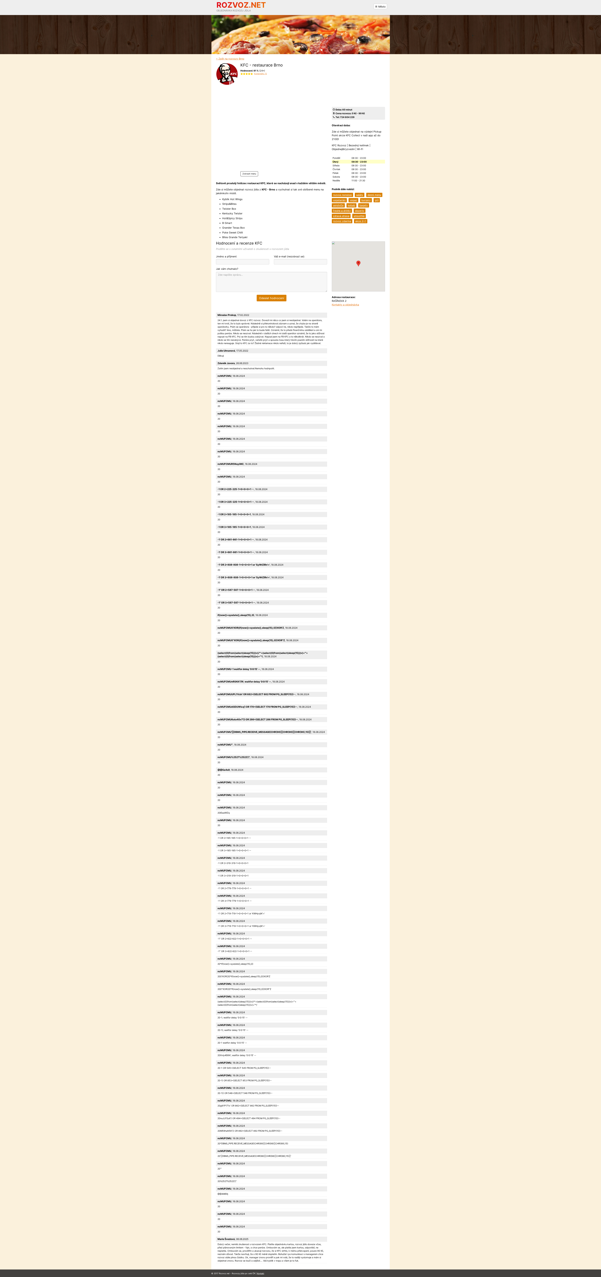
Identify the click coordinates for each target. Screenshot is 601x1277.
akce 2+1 (360, 221)
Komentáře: (260, 74)
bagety (364, 205)
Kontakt (260, 1273)
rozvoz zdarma (342, 221)
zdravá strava (341, 215)
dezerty (359, 210)
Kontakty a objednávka (345, 304)
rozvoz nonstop (342, 194)
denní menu (374, 194)
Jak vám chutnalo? (227, 268)
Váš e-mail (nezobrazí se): (289, 256)
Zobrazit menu (249, 174)
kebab (351, 205)
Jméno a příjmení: (226, 256)
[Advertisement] (261, 124)
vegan (353, 200)
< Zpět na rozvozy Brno (230, 58)
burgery (366, 200)
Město (382, 6)
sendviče (338, 205)
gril (377, 200)
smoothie (359, 215)
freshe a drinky (342, 210)
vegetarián (339, 200)
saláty (359, 194)
